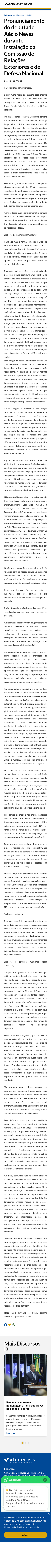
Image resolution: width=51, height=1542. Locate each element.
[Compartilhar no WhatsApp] (14, 1324)
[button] (22, 1443)
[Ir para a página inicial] (19, 1460)
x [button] (49, 1513)
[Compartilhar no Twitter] (9, 1324)
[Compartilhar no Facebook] (5, 1324)
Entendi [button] (25, 1535)
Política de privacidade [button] (28, 1527)
